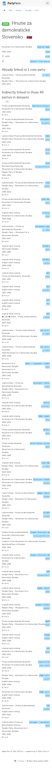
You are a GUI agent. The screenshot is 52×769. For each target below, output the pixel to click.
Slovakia (28, 10)
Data (10, 10)
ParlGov (19, 10)
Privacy (21, 761)
